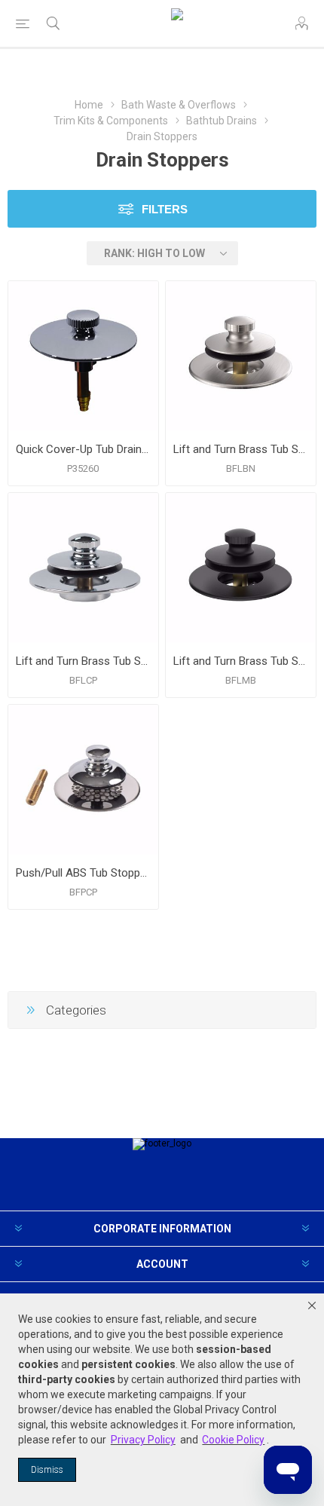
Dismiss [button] (47, 1470)
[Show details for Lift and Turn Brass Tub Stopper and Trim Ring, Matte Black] (241, 568)
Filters (165, 209)
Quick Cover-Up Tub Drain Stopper (83, 449)
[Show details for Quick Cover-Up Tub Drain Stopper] (83, 356)
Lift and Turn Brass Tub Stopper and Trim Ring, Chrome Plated (83, 661)
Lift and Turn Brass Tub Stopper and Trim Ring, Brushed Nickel (240, 449)
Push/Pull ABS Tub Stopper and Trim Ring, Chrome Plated (83, 873)
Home (89, 105)
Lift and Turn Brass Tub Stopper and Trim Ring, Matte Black (240, 661)
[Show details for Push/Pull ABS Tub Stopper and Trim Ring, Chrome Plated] (83, 780)
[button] (312, 1305)
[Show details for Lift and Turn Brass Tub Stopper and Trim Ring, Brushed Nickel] (241, 356)
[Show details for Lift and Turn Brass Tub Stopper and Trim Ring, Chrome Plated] (83, 568)
